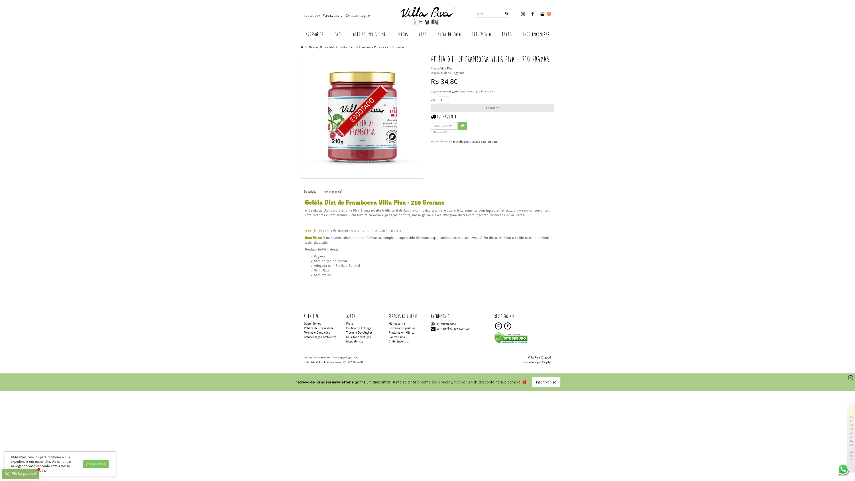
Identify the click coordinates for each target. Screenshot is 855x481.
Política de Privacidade (319, 328)
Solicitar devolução (358, 337)
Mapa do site (354, 341)
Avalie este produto (485, 142)
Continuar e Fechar (96, 464)
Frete (349, 324)
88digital (546, 362)
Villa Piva (446, 68)
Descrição (310, 192)
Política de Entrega (358, 328)
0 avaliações (461, 142)
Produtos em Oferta (401, 332)
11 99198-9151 (446, 324)
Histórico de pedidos (402, 328)
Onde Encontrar (399, 341)
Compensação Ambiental (320, 337)
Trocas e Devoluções (359, 332)
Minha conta (397, 324)
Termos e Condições (317, 332)
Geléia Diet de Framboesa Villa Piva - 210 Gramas (372, 47)
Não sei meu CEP (440, 132)
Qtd (433, 100)
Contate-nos (397, 337)
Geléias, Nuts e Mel (321, 47)
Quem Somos (312, 324)
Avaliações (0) (333, 192)
